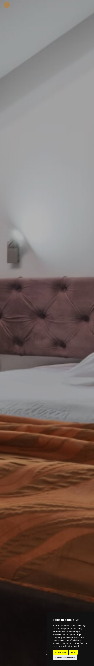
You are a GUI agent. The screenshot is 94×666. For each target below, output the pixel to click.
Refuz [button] (73, 652)
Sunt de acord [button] (60, 652)
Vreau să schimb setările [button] (65, 657)
